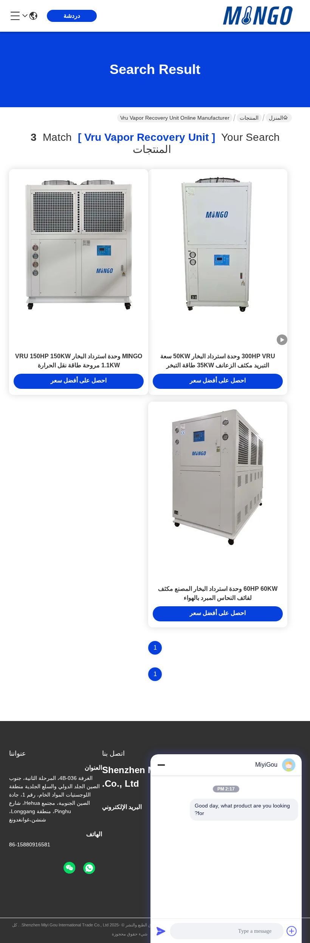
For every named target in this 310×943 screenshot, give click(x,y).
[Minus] (161, 764)
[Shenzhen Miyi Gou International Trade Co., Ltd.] (259, 16)
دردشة (72, 15)
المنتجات (249, 118)
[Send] (161, 931)
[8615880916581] (89, 868)
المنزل (276, 118)
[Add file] (292, 931)
